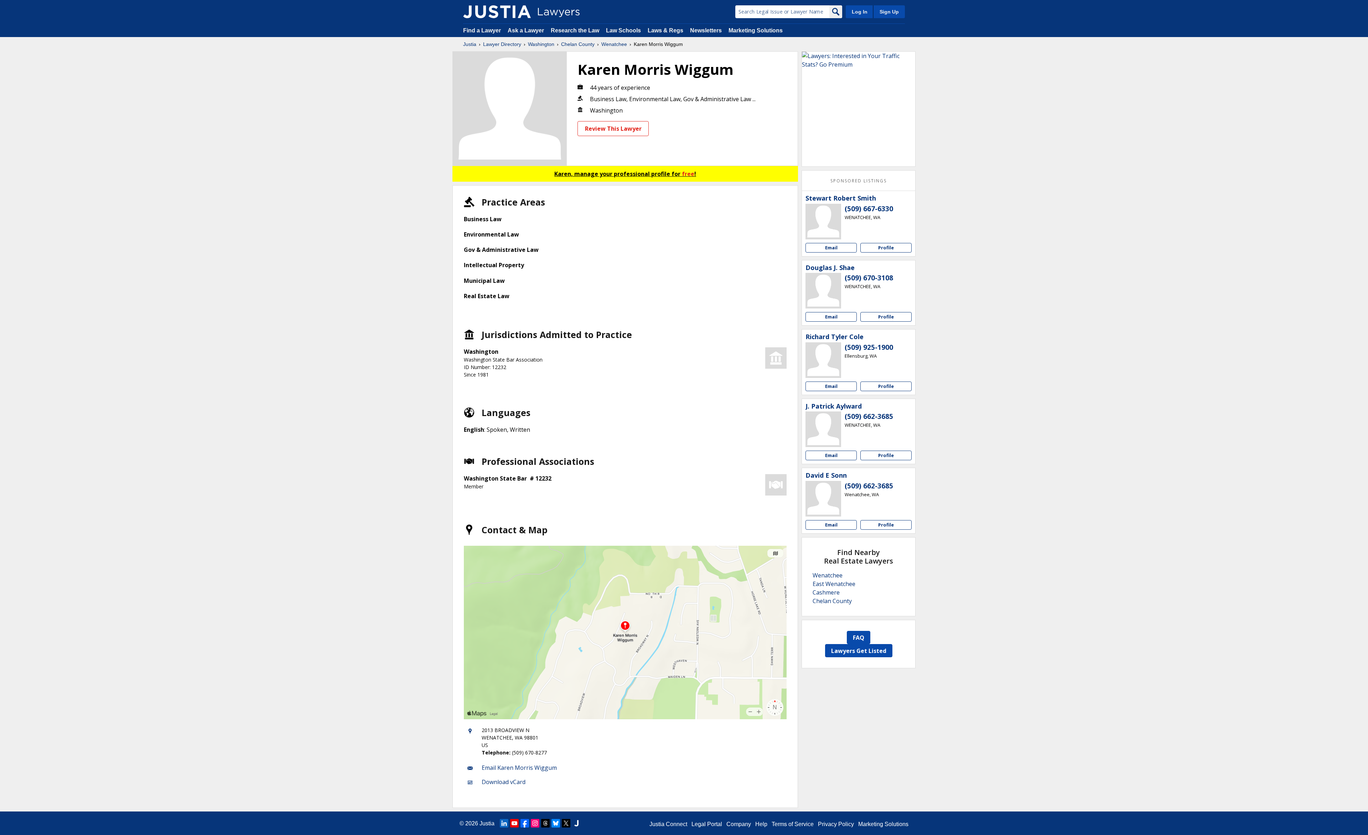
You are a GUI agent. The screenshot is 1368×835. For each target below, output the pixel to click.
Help (761, 824)
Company (738, 824)
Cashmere (826, 592)
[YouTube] (514, 823)
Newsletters (706, 30)
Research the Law (575, 30)
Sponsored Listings (858, 181)
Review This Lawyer (613, 129)
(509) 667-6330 (869, 208)
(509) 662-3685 (869, 416)
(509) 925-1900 (869, 347)
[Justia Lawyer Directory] (497, 11)
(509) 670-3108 (869, 277)
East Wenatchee (834, 584)
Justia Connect (668, 824)
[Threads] (545, 823)
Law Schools (623, 30)
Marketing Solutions (756, 30)
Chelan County (578, 44)
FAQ (858, 638)
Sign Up (889, 12)
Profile (886, 247)
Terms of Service (793, 824)
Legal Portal (706, 824)
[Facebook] (524, 823)
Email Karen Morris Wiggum (519, 768)
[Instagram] (535, 823)
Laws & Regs (665, 30)
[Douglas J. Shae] (823, 290)
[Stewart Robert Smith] (823, 221)
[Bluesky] (555, 823)
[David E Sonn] (823, 499)
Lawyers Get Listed (858, 651)
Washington (541, 44)
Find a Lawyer (482, 30)
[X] (566, 823)
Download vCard (503, 782)
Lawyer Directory (502, 44)
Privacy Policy (836, 824)
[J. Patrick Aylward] (823, 429)
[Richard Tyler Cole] (823, 360)
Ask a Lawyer (526, 30)
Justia (469, 44)
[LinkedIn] (504, 823)
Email (831, 247)
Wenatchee (614, 44)
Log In (859, 12)
